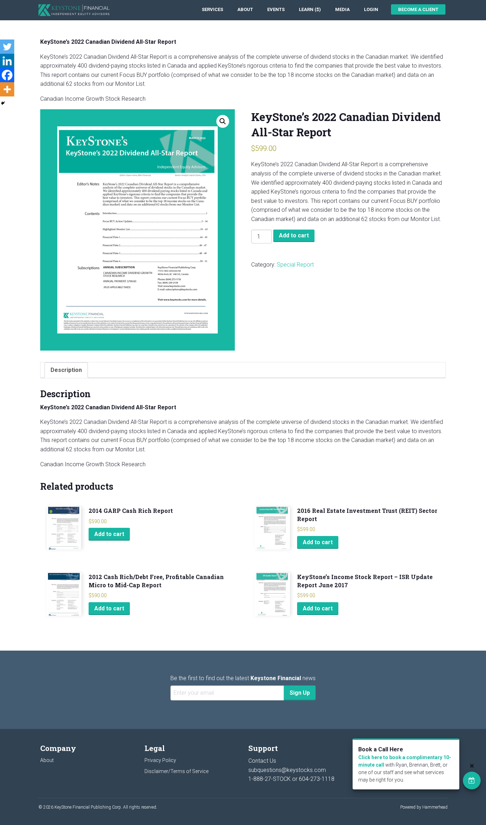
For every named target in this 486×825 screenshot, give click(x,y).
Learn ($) (310, 9)
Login (371, 9)
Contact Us (262, 760)
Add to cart (294, 235)
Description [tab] (66, 370)
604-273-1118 (316, 779)
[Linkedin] (7, 61)
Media (342, 9)
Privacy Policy (160, 760)
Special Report (295, 264)
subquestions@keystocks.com (287, 770)
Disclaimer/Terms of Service (176, 771)
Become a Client (418, 9)
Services (212, 9)
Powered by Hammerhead (424, 807)
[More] (7, 89)
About (245, 9)
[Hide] (3, 103)
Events (276, 9)
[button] (222, 121)
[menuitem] (212, 9)
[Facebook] (7, 75)
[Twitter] (7, 47)
